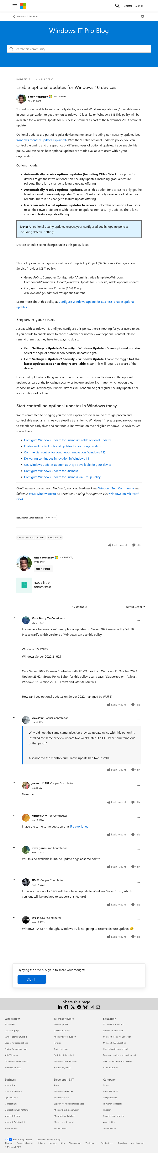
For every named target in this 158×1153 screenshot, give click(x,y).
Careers (106, 1085)
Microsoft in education (113, 1024)
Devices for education (113, 1030)
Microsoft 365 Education (114, 1042)
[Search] (117, 5)
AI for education (110, 1067)
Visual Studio (60, 1128)
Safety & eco (107, 1143)
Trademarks (91, 1143)
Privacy (41, 1143)
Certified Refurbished (64, 1055)
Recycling (122, 1143)
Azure (56, 1085)
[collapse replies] (14, 618)
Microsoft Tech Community (66, 1109)
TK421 (36, 880)
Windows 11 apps (13, 1067)
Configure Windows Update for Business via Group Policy (62, 477)
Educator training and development (119, 1055)
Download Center (62, 1030)
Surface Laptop (11, 1030)
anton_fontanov (38, 96)
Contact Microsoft (25, 1143)
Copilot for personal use (16, 1049)
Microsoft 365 (11, 1103)
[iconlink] (24, 585)
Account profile (61, 1024)
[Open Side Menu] (15, 6)
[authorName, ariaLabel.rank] (21, 99)
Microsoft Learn (61, 1097)
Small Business (11, 1128)
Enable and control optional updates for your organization (62, 446)
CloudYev (38, 718)
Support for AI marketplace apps (69, 1103)
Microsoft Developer (63, 1091)
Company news (110, 1097)
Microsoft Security (13, 1091)
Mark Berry (39, 618)
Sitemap (8, 1143)
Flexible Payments (62, 1067)
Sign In (139, 6)
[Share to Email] (98, 1006)
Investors (107, 1109)
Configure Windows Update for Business (51, 471)
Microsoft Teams (12, 1116)
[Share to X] (73, 1006)
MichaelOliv (39, 815)
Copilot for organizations (16, 1042)
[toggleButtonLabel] (142, 16)
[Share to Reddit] (79, 1006)
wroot (35, 918)
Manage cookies (57, 1143)
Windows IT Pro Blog (27, 16)
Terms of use (75, 1143)
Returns (57, 1042)
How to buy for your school (115, 1049)
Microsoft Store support (65, 1036)
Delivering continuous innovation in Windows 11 (56, 458)
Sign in (31, 979)
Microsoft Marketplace (64, 1116)
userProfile (43, 568)
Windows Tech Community (116, 488)
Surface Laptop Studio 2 (16, 1036)
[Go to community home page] (23, 6)
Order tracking (60, 1049)
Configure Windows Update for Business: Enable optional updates (67, 440)
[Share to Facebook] (66, 1006)
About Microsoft (110, 1091)
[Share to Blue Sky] (85, 1006)
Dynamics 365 (11, 1097)
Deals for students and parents (117, 1061)
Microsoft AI (10, 1085)
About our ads (137, 1143)
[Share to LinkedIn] (60, 1006)
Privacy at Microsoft (112, 1103)
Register (127, 6)
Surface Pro (10, 1024)
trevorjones (80, 826)
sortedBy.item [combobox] (134, 606)
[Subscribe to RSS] (92, 1006)
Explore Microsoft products (17, 1061)
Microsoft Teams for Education (117, 1036)
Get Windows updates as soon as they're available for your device (67, 464)
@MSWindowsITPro (42, 494)
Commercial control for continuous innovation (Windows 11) (64, 452)
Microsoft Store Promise (65, 1061)
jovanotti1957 (40, 783)
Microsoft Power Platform (16, 1109)
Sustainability (109, 1128)
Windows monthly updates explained (41, 140)
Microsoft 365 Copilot (15, 1122)
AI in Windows (11, 1055)
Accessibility (109, 1122)
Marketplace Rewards (64, 1122)
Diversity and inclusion (113, 1116)
